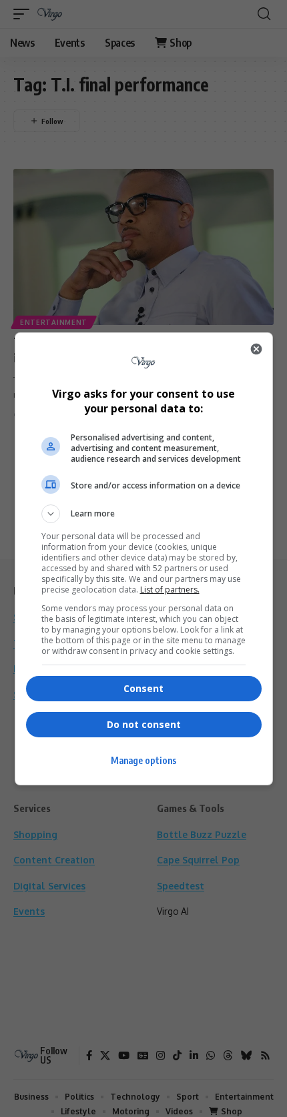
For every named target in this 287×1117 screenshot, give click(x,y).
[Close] (256, 349)
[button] (143, 513)
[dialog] (144, 558)
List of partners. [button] (170, 589)
